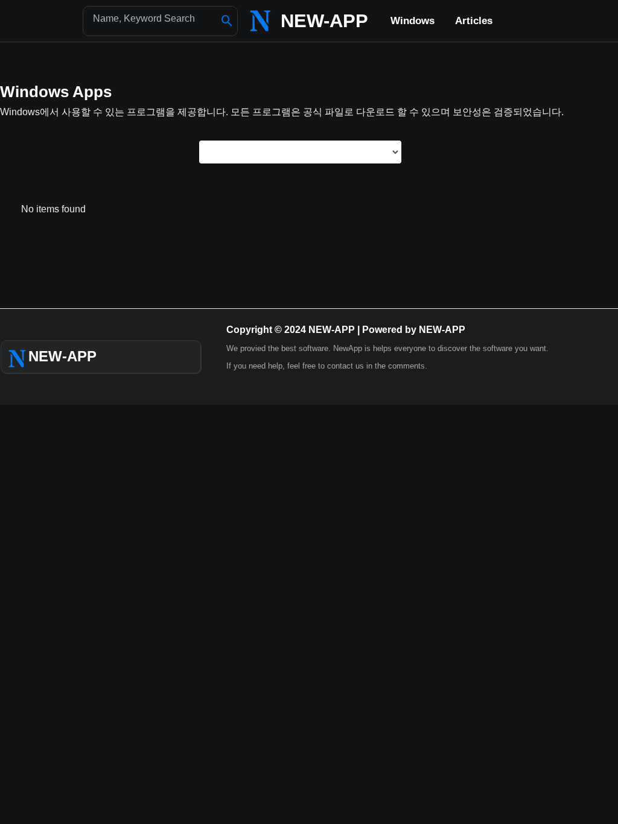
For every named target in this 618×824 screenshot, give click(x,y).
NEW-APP (324, 20)
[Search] (227, 21)
